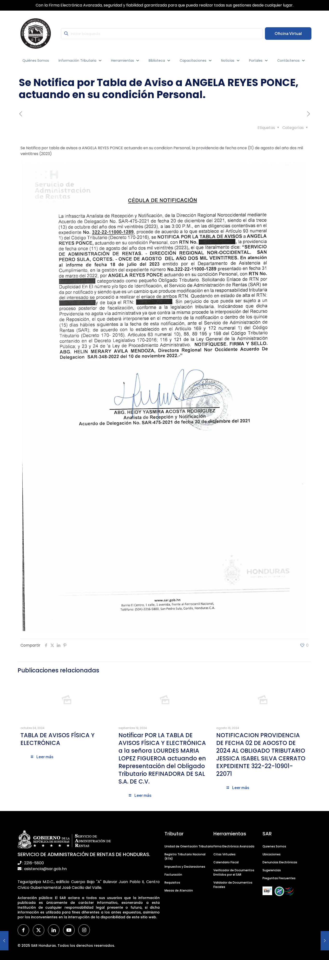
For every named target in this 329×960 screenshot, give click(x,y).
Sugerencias (272, 870)
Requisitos (172, 882)
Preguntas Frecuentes (279, 878)
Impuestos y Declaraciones (184, 867)
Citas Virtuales (224, 854)
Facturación (173, 874)
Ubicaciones (272, 854)
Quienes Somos (274, 846)
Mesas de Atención (178, 890)
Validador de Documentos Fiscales (232, 884)
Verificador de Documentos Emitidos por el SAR (233, 872)
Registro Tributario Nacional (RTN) (184, 856)
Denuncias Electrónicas (280, 862)
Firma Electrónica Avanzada (233, 846)
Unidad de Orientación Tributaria (188, 846)
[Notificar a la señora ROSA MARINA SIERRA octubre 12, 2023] (4, 940)
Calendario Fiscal (226, 862)
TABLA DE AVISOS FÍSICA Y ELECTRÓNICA (57, 739)
